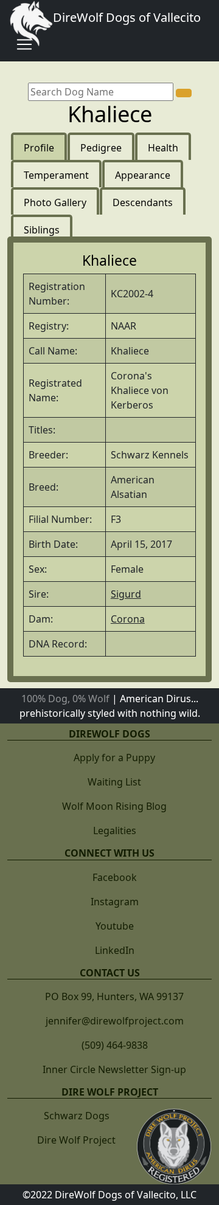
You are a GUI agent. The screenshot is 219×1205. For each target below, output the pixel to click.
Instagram (115, 901)
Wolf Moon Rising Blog (114, 806)
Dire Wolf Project (76, 1140)
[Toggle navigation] (24, 44)
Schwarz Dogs (76, 1115)
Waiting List (114, 782)
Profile (39, 147)
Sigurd (126, 594)
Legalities (114, 830)
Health (163, 147)
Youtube (115, 926)
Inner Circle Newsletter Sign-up (114, 1069)
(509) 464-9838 (115, 1045)
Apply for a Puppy (114, 757)
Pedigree (101, 147)
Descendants (143, 202)
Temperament (56, 175)
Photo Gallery (55, 202)
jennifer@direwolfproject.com (115, 1020)
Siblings (42, 230)
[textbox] (100, 92)
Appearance (142, 175)
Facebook (114, 877)
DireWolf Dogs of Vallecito (127, 17)
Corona (128, 619)
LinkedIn (114, 950)
